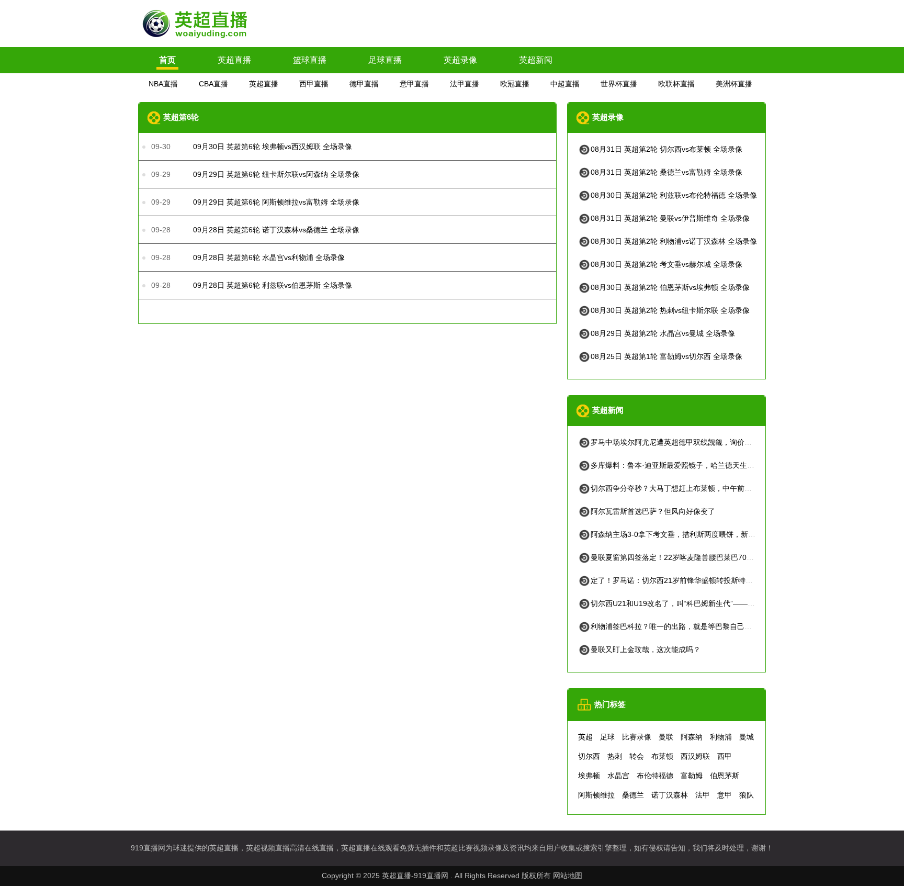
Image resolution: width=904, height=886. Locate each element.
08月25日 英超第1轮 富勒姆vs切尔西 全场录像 (666, 356)
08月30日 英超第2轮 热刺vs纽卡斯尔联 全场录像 (670, 310)
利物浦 (721, 737)
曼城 (746, 737)
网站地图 (567, 875)
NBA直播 (163, 84)
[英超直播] (196, 38)
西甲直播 (314, 84)
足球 (607, 737)
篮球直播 (309, 59)
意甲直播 (414, 84)
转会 (636, 756)
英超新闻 (535, 59)
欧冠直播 (514, 84)
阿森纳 (692, 737)
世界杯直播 (619, 84)
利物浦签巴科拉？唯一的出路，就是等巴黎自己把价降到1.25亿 (693, 626)
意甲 (724, 795)
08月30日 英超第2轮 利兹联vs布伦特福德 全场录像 (674, 195)
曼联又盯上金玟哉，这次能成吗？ (645, 649)
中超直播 (565, 84)
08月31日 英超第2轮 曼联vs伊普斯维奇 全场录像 (670, 218)
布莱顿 (662, 756)
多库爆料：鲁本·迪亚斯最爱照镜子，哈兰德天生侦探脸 (680, 465)
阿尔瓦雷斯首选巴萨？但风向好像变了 (653, 511)
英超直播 (234, 59)
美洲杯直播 (734, 84)
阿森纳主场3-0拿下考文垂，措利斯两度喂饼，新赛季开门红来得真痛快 (706, 534)
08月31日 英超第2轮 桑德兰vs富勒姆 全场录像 (666, 172)
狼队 (746, 795)
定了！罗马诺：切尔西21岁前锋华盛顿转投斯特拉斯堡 (679, 580)
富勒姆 (692, 775)
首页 (167, 59)
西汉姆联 (695, 756)
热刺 (614, 756)
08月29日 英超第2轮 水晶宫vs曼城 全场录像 (663, 333)
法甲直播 (464, 84)
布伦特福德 (655, 775)
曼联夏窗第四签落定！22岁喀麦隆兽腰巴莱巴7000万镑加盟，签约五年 (706, 557)
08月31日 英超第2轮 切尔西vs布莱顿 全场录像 (666, 149)
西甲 (724, 756)
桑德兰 (633, 795)
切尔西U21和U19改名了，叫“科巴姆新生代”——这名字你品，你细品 (702, 603)
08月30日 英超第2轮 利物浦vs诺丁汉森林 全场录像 (674, 241)
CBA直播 (213, 84)
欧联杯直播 (676, 84)
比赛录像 (636, 737)
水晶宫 (618, 775)
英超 (585, 737)
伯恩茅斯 (724, 775)
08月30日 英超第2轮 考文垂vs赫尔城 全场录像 (666, 264)
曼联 (666, 737)
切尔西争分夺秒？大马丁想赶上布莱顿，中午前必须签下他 (686, 488)
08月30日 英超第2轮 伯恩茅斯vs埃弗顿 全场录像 (670, 287)
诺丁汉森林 (669, 795)
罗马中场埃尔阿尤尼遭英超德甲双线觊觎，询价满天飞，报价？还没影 (704, 442)
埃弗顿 (589, 775)
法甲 (702, 795)
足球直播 (385, 59)
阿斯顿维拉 (596, 795)
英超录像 (460, 59)
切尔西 (589, 756)
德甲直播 (364, 84)
